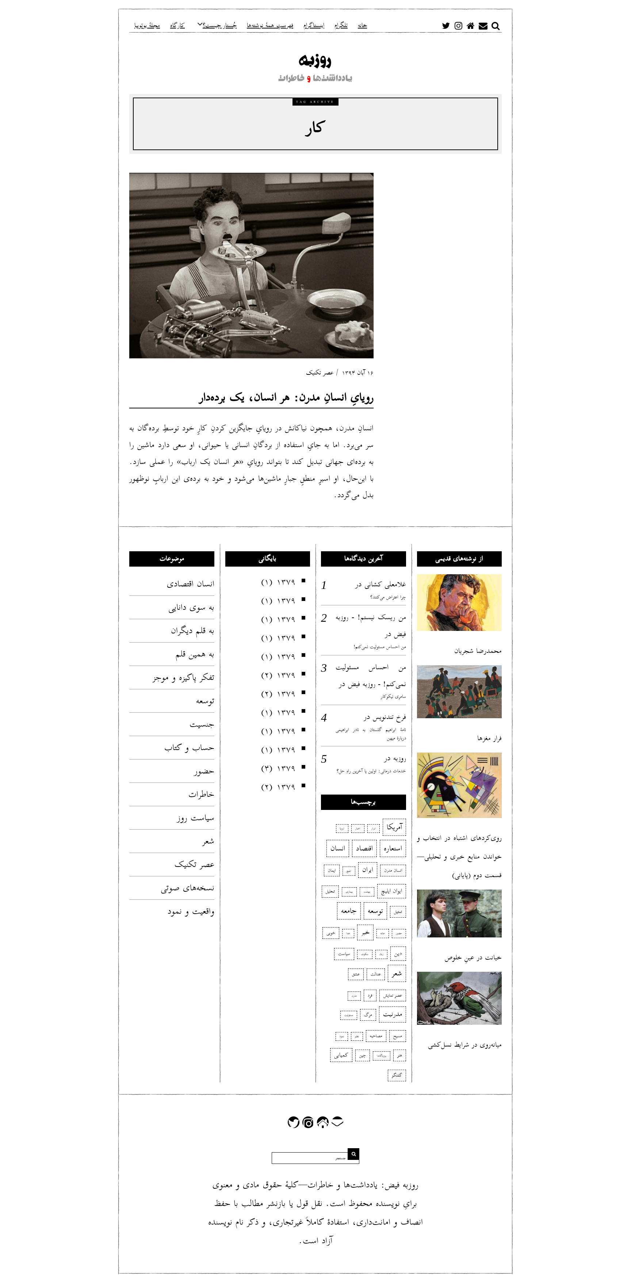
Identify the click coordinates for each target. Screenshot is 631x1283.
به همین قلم (195, 654)
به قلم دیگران (192, 630)
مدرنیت (392, 1014)
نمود (342, 1036)
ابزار (373, 828)
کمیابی (341, 1055)
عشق (356, 974)
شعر (208, 841)
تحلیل (330, 891)
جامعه (349, 910)
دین (398, 953)
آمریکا (394, 827)
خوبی (330, 933)
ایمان (332, 870)
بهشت (367, 892)
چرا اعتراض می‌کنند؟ (388, 597)
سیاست (344, 953)
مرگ (368, 1014)
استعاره (393, 848)
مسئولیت (348, 1015)
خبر (365, 932)
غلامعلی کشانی (385, 584)
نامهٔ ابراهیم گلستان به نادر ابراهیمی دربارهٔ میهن (371, 734)
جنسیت (202, 724)
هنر (399, 1055)
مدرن (354, 996)
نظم (357, 1036)
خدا (348, 933)
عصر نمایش (392, 995)
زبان (381, 954)
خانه (382, 933)
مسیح (397, 1036)
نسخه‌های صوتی (187, 887)
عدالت (376, 974)
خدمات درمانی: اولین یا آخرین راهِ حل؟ (371, 771)
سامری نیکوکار (393, 696)
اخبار (357, 828)
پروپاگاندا (381, 1056)
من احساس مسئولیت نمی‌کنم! (379, 647)
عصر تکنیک (320, 373)
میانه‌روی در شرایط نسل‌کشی (465, 1044)
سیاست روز (195, 817)
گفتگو (397, 1075)
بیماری (349, 892)
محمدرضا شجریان (478, 651)
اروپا (342, 828)
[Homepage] (470, 25)
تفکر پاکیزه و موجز (183, 677)
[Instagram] (458, 25)
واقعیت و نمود (191, 911)
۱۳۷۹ (285, 581)
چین (362, 1055)
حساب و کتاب (189, 747)
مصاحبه (376, 1036)
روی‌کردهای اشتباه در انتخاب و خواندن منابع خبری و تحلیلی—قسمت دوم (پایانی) (459, 856)
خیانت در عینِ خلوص (473, 957)
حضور (204, 770)
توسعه (205, 700)
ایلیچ (349, 871)
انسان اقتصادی (190, 583)
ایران (367, 869)
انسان (337, 848)
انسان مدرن (393, 870)
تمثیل (398, 911)
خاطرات (201, 794)
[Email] (483, 25)
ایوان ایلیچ (391, 891)
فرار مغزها (489, 738)
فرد (370, 995)
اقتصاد (364, 848)
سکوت (364, 954)
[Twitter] (446, 25)
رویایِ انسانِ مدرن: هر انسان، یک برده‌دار (286, 397)
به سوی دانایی (191, 607)
